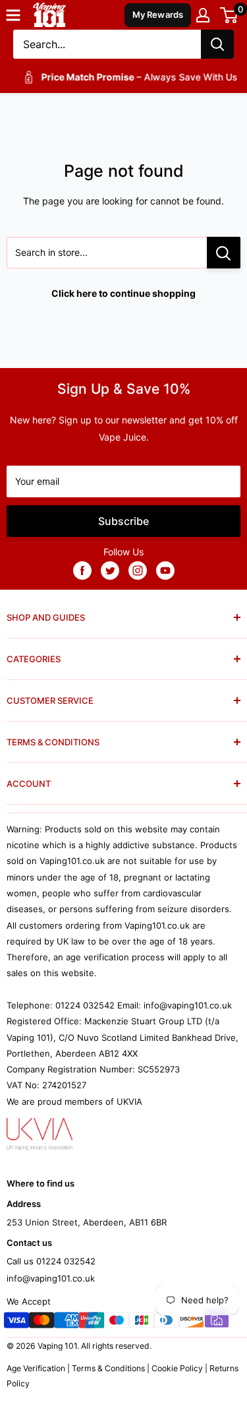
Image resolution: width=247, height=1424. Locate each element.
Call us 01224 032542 (51, 1261)
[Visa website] (16, 1322)
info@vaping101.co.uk (51, 1278)
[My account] (202, 15)
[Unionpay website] (91, 1322)
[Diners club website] (166, 1322)
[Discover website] (191, 1322)
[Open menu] (13, 15)
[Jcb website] (141, 1322)
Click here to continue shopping (123, 293)
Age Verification (36, 1368)
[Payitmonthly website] (216, 1322)
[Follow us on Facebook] (82, 570)
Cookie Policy (177, 1368)
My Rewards (158, 14)
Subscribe (123, 521)
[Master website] (41, 1322)
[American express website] (66, 1322)
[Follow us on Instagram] (137, 570)
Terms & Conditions (108, 1368)
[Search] (217, 44)
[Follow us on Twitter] (110, 570)
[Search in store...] (223, 252)
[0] (229, 15)
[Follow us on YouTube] (165, 570)
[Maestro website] (116, 1322)
